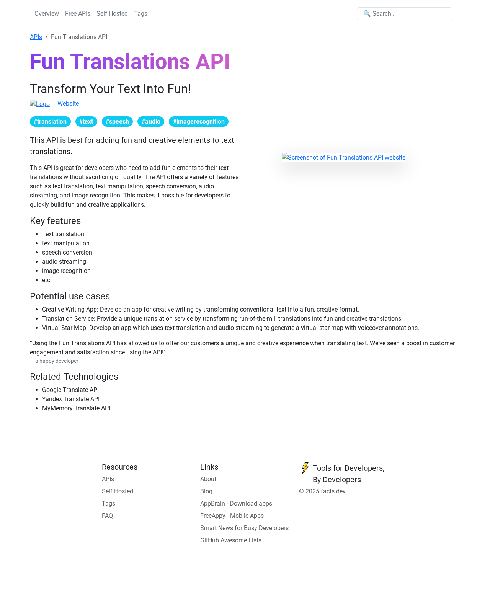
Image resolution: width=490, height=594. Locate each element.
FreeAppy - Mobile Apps (232, 515)
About (208, 479)
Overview (46, 13)
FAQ (107, 515)
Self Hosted (112, 13)
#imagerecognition (199, 121)
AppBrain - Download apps (236, 503)
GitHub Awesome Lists (230, 540)
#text (86, 121)
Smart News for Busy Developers (244, 528)
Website (67, 103)
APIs (36, 37)
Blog (206, 491)
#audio (151, 121)
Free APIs (77, 13)
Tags (140, 13)
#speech (117, 121)
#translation (50, 121)
